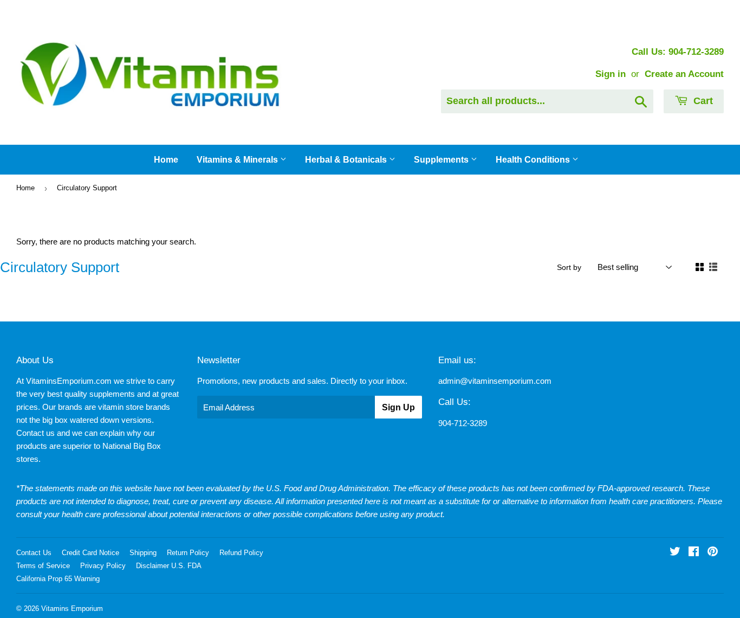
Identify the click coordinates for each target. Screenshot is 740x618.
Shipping (143, 553)
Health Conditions (534, 159)
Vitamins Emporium (72, 608)
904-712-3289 (462, 423)
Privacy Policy (103, 566)
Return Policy (188, 553)
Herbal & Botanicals (347, 159)
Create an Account (684, 74)
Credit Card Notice (90, 553)
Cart (702, 100)
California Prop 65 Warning (58, 579)
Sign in (610, 74)
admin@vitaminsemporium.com (494, 380)
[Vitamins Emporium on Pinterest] (712, 552)
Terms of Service (43, 566)
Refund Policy (241, 553)
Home (166, 159)
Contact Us (33, 553)
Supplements (442, 159)
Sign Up (398, 407)
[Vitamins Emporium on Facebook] (693, 552)
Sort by (569, 267)
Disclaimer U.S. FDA (169, 566)
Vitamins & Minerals (238, 159)
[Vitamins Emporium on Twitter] (675, 552)
